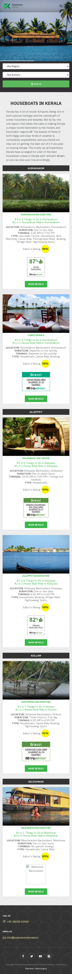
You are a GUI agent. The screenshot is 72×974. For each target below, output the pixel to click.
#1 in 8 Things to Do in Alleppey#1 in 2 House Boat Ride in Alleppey (36, 464)
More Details (36, 284)
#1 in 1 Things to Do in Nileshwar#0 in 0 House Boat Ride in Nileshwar (36, 834)
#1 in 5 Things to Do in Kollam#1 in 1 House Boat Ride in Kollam (36, 708)
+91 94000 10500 (18, 921)
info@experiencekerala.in (22, 937)
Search (37, 83)
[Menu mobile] (66, 7)
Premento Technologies (36, 968)
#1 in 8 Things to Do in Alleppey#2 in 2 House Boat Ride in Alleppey (36, 582)
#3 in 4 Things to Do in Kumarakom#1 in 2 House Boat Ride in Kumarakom (36, 221)
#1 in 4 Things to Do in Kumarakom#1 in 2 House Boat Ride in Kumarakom (36, 341)
